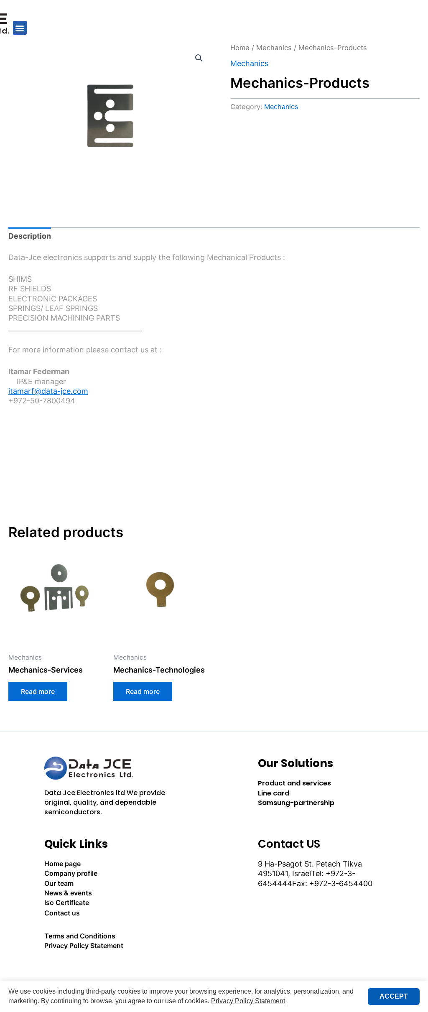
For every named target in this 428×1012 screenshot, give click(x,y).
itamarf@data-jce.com (48, 391)
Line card (273, 793)
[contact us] (107, 969)
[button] (20, 28)
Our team (59, 883)
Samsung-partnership (296, 803)
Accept (394, 996)
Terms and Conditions (79, 936)
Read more (38, 691)
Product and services (294, 783)
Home (240, 47)
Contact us (62, 913)
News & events (68, 893)
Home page (62, 863)
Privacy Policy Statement (83, 945)
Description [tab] (29, 236)
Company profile (70, 873)
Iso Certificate (66, 902)
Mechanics (274, 47)
